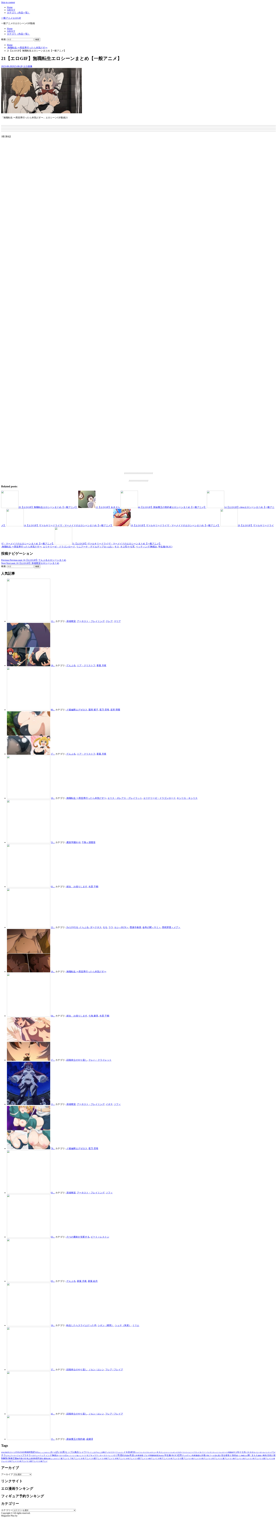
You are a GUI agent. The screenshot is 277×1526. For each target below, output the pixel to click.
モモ (105, 927)
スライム (187, 1452)
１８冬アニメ (84, 1458)
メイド (84, 1455)
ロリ (116, 1455)
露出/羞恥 (43, 1459)
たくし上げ (92, 1452)
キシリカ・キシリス (187, 798)
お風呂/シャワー (80, 1452)
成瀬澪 (89, 1439)
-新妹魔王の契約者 (75, 1439)
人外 (135, 1455)
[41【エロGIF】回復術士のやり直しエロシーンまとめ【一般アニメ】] (28, 1414)
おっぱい (108, 546)
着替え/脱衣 (230, 1455)
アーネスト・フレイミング (91, 621)
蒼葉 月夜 (101, 665)
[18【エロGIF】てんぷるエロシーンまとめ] (28, 665)
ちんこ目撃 (101, 1452)
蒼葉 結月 (93, 1281)
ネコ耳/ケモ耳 (127, 546)
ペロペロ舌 (62, 1455)
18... (53, 665)
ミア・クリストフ (86, 665)
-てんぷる (71, 665)
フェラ (19, 1455)
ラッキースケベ (102, 1455)
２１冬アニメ (214, 1458)
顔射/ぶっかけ (52, 1458)
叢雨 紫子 (93, 709)
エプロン (147, 1452)
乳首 (132, 1455)
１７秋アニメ (73, 1458)
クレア (109, 621)
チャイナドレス (218, 1452)
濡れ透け (217, 1455)
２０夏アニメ (183, 1458)
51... (53, 842)
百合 (223, 1455)
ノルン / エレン (96, 1369)
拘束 (193, 1455)
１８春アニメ (107, 1458)
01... (53, 886)
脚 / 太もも (253, 1455)
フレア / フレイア (114, 1369)
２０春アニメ (193, 1458)
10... (53, 798)
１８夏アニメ (95, 1458)
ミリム (135, 1325)
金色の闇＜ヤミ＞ (151, 927)
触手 (18, 1458)
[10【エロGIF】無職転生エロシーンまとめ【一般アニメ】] (28, 798)
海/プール (210, 1455)
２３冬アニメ (21, 1461)
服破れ (198, 1455)
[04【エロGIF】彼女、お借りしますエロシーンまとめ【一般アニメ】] (28, 1016)
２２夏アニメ (265, 1458)
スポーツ (180, 1452)
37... (53, 1369)
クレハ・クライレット (100, 1060)
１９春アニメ (151, 1458)
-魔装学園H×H (73, 842)
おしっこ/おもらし (44, 1452)
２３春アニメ (42, 1461)
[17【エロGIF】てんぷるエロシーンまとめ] (28, 754)
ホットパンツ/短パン (74, 1455)
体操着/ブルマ (143, 1455)
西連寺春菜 (135, 927)
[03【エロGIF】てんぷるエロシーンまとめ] (28, 1281)
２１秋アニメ (244, 1458)
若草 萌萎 (115, 709)
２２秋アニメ (11, 1461)
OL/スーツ (11, 1452)
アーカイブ (7, 1474)
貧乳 (38, 1458)
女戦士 (162, 1455)
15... (53, 1439)
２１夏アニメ (224, 1458)
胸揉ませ (244, 1455)
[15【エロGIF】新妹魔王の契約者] (28, 1439)
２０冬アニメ (172, 1458)
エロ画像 (27, 66)
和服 (151, 1455)
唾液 (155, 1455)
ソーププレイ (195, 1452)
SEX (36, 1452)
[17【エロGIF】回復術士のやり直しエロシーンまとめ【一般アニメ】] (28, 1060)
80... (53, 709)
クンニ (163, 1452)
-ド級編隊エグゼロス (76, 709)
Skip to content (8, 2)
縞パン (238, 1455)
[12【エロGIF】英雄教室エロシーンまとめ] (28, 621)
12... (53, 621)
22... (53, 927)
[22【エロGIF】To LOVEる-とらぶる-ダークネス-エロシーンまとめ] (28, 927)
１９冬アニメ (129, 1458)
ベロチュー (35, 1455)
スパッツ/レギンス (171, 1452)
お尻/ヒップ (66, 1452)
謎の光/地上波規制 (28, 1458)
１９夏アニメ (140, 1458)
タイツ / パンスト (206, 1452)
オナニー (153, 1452)
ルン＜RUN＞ (121, 927)
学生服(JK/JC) (165, 546)
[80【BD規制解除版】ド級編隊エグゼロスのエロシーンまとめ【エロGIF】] (28, 709)
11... (53, 1104)
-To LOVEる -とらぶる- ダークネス (84, 927)
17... (53, 754)
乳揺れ (121, 1455)
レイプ (111, 1455)
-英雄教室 (71, 621)
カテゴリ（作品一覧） (18, 12)
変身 (158, 1455)
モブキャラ (91, 1455)
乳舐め (127, 1455)
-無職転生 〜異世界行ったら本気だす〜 (21, 546)
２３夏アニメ (32, 1461)
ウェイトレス (139, 1452)
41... (53, 1414)
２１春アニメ (235, 1458)
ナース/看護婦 (228, 1452)
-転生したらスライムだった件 (81, 1325)
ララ (110, 927)
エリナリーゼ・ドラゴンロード (59, 546)
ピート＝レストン (100, 1237)
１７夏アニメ (62, 1458)
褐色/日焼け (268, 1455)
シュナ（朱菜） (123, 1325)
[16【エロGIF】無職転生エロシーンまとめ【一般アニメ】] (28, 971)
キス (116, 546)
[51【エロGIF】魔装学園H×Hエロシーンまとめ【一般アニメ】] (28, 842)
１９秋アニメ (161, 1458)
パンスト (268, 1452)
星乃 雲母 (104, 709)
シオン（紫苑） (106, 1325)
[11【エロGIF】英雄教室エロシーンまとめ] (28, 1104)
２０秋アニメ (203, 1458)
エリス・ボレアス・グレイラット (124, 798)
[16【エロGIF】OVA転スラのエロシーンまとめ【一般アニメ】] (28, 1325)
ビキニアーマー (11, 1455)
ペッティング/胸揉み (146, 546)
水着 (203, 1455)
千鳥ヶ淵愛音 (89, 842)
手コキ (184, 1455)
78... (53, 1148)
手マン (189, 1455)
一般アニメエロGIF (11, 18)
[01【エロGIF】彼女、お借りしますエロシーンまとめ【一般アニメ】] (28, 886)
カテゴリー (7, 1510)
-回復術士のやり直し (76, 1060)
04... (53, 1016)
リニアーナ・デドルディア (90, 546)
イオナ (109, 1104)
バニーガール (260, 1452)
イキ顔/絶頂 (129, 1452)
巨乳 (180, 1455)
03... (53, 1237)
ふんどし (120, 1452)
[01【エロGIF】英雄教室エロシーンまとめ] (28, 1192)
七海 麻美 (93, 1016)
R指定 (32, 1452)
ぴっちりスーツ (111, 1452)
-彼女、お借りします (76, 886)
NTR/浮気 (4, 1452)
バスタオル (250, 1452)
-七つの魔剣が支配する (78, 1237)
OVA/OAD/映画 (22, 1452)
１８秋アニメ (118, 1458)
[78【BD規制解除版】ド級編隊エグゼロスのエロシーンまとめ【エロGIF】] (28, 1148)
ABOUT (11, 10)
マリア (117, 621)
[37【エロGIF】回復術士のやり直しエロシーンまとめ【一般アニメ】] (28, 1369)
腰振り (260, 1455)
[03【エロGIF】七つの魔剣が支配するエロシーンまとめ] (28, 1237)
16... (53, 971)
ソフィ (117, 1104)
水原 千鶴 (93, 886)
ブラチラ (26, 1455)
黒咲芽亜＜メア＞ (171, 927)
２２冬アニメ (254, 1459)
